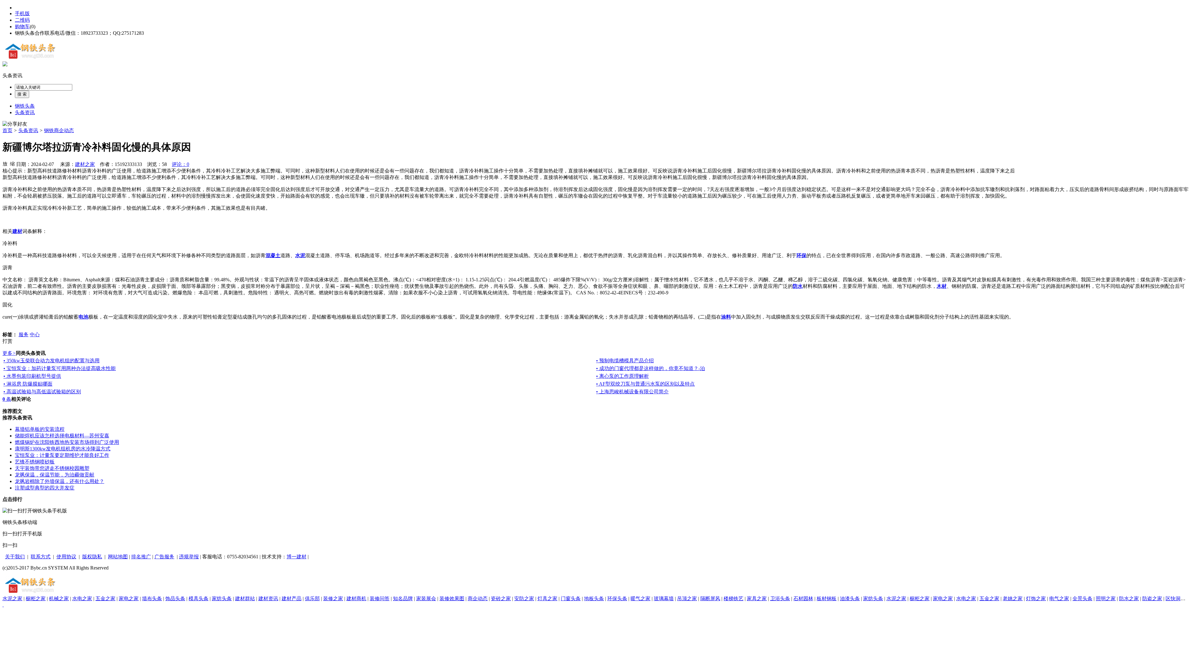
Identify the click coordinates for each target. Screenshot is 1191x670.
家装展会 (426, 598)
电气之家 (1059, 598)
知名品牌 (403, 598)
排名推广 (141, 556)
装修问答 (380, 598)
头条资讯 (12, 75)
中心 (35, 334)
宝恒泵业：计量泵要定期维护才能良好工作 (62, 455)
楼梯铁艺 (733, 598)
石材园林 (803, 598)
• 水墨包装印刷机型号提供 (32, 376)
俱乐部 (312, 598)
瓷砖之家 (501, 598)
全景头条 (1082, 598)
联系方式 (41, 556)
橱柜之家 (36, 598)
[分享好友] (14, 124)
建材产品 (291, 598)
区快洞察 (1175, 598)
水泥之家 (12, 598)
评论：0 (180, 164)
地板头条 (594, 598)
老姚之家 (1013, 598)
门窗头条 (571, 598)
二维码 (22, 20)
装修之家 (333, 598)
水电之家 (82, 598)
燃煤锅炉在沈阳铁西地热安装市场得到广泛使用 (67, 442)
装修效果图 (451, 598)
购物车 (22, 26)
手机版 (22, 13)
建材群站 (245, 598)
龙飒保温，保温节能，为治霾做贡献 (54, 474)
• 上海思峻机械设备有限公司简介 (632, 391)
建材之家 (85, 164)
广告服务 (164, 556)
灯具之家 (547, 598)
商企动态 (478, 598)
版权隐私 (92, 556)
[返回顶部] (3, 604)
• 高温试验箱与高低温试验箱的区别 (42, 391)
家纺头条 (222, 598)
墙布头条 (152, 598)
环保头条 (617, 598)
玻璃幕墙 (664, 598)
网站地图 (118, 556)
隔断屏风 (710, 598)
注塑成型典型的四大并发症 (44, 487)
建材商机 (356, 598)
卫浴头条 (780, 598)
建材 (301, 556)
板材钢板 (826, 598)
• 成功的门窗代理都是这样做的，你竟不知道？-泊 (650, 368)
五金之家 (105, 598)
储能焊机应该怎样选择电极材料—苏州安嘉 (62, 435)
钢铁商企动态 (59, 130)
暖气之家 (640, 598)
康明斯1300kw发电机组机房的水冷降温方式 (62, 448)
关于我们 (15, 556)
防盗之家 (1152, 598)
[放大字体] (4, 163)
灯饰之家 (1036, 598)
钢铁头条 (25, 106)
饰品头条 (175, 598)
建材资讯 (268, 598)
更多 (9, 353)
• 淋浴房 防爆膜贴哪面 (27, 383)
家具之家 (757, 598)
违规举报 (189, 556)
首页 (7, 130)
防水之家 (1129, 598)
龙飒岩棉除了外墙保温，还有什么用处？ (59, 481)
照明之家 (1106, 598)
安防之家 (524, 598)
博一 (292, 556)
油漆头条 (850, 598)
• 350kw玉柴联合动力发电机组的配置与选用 (51, 360)
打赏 (7, 341)
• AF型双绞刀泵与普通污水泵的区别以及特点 (645, 383)
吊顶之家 (687, 598)
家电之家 (129, 598)
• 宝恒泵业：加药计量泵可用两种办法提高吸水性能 (59, 368)
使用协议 (66, 556)
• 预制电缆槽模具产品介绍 (625, 360)
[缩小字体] (12, 163)
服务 (24, 334)
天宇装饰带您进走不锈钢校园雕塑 (52, 468)
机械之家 (59, 598)
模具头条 (198, 598)
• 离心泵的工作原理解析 (622, 376)
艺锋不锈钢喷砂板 (35, 461)
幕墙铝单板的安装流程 (40, 429)
